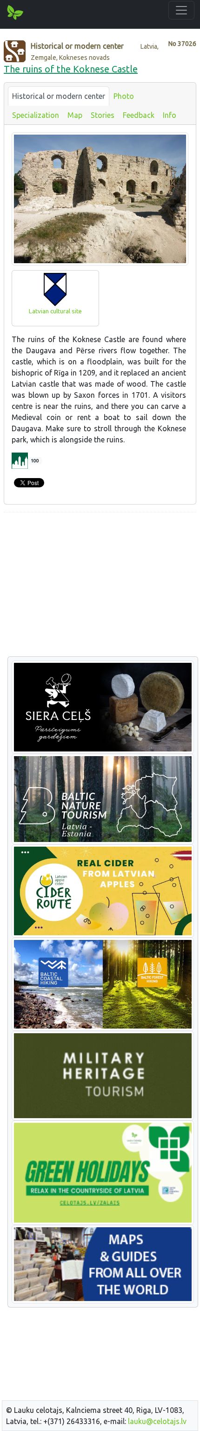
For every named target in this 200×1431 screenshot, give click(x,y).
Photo (123, 96)
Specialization (35, 115)
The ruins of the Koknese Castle (71, 69)
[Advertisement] (100, 585)
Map (74, 115)
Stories (102, 115)
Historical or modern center (58, 96)
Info (169, 115)
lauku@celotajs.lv (157, 1421)
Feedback (138, 115)
